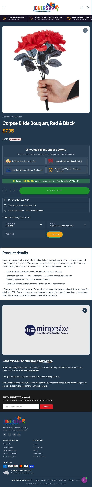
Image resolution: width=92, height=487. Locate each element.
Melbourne (44, 480)
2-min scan (38, 170)
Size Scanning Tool (9, 457)
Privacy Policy (37, 453)
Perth (78, 480)
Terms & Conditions (39, 457)
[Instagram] (9, 435)
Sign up (46, 407)
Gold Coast (62, 480)
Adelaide (71, 480)
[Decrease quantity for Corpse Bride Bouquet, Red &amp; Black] (5, 190)
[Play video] (46, 330)
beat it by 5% (76, 161)
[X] (19, 435)
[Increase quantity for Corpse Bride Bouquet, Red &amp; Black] (14, 190)
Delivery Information (10, 450)
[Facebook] (4, 435)
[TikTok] (14, 435)
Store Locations (38, 447)
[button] (84, 310)
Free (34, 161)
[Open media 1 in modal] (85, 30)
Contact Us (6, 444)
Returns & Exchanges (10, 453)
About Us (36, 444)
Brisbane (53, 480)
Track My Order (8, 447)
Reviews (35, 450)
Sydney (36, 480)
